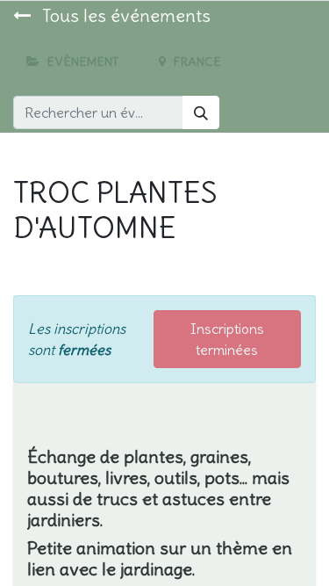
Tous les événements (124, 15)
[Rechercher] (200, 112)
